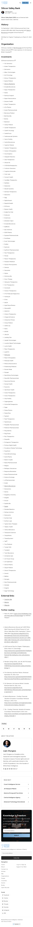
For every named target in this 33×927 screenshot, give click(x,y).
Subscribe (25, 2)
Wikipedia (6, 605)
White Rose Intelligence (11, 919)
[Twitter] (3, 768)
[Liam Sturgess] (2, 12)
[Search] (20, 3)
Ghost (5, 921)
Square (6, 506)
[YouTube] (13, 768)
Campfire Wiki (8, 599)
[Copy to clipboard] (29, 728)
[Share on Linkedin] (19, 728)
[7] (6, 541)
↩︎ (17, 642)
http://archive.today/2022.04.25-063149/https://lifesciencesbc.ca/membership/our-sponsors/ (17, 690)
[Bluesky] (7, 768)
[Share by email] (24, 728)
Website (6, 602)
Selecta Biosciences (9, 486)
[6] (15, 60)
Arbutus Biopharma (9, 84)
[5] (11, 51)
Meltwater (7, 355)
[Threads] (9, 768)
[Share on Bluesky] (8, 728)
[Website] (16, 768)
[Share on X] (3, 728)
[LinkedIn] (5, 768)
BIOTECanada (17, 48)
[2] (1, 38)
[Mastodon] (11, 768)
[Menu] (30, 3)
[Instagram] (15, 768)
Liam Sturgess (8, 11)
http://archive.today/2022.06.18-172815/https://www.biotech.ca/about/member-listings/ (17, 666)
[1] (23, 32)
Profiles (4, 723)
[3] (11, 49)
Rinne (9, 921)
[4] (12, 49)
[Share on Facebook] (14, 728)
